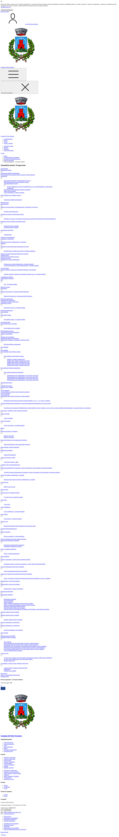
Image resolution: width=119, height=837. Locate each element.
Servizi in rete (4, 521)
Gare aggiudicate (5, 394)
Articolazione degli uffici (7, 230)
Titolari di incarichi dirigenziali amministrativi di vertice (15, 246)
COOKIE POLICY (6, 7)
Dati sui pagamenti (9, 160)
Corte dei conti (4, 482)
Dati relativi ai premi (6, 303)
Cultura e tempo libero (9, 759)
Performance (4, 288)
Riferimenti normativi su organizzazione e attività (16, 182)
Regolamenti (10, 188)
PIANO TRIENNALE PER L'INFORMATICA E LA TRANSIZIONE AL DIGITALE (30, 186)
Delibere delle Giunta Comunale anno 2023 (18, 362)
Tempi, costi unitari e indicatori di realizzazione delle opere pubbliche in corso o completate (27, 578)
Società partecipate (5, 322)
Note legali (6, 826)
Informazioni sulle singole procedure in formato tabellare (15, 396)
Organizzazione (5, 204)
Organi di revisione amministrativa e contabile (12, 475)
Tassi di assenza (5, 268)
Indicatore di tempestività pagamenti (10, 540)
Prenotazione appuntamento (11, 818)
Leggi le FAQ (7, 816)
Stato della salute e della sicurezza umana (14, 608)
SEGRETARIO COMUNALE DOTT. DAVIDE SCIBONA (19, 251)
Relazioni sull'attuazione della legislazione (14, 606)
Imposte (6, 147)
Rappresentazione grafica (7, 331)
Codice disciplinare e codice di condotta (14, 192)
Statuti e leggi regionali (10, 191)
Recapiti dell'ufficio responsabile (12, 344)
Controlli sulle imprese (6, 382)
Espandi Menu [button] (4, 168)
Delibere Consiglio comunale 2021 (16, 359)
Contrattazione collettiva (7, 277)
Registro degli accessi (9, 660)
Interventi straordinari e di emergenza (10, 622)
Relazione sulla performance (8, 300)
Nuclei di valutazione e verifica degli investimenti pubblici (15, 559)
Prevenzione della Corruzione (8, 637)
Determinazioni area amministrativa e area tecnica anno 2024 (22, 375)
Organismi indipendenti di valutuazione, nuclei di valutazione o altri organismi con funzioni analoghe (26, 468)
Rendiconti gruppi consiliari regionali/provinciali (13, 221)
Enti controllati (4, 312)
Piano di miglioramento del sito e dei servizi (15, 829)
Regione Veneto (5, 11)
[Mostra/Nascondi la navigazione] (13, 74)
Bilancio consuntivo (9, 437)
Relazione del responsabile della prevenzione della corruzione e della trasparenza (24, 647)
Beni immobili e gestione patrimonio (10, 447)
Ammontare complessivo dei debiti (13, 546)
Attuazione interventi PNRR (8, 636)
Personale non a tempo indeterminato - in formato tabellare (19, 264)
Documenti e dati (8, 751)
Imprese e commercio (9, 762)
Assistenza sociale (8, 146)
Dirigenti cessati (5, 255)
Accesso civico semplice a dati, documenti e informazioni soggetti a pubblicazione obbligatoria (28, 657)
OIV (2, 280)
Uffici (5, 745)
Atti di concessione (5, 421)
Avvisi (5, 788)
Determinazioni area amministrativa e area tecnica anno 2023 (22, 378)
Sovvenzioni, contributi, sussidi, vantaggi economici (14, 410)
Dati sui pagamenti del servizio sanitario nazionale (13, 539)
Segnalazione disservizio (10, 819)
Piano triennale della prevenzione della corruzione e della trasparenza (21, 643)
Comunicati (7, 787)
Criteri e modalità (5, 413)
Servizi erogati (4, 489)
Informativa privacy (9, 825)
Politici (5, 748)
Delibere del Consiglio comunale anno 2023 (18, 360)
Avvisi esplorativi (5, 390)
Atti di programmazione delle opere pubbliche (12, 566)
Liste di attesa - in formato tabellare (13, 518)
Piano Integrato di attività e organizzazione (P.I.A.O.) (17, 180)
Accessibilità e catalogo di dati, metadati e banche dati (14, 663)
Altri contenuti (4, 632)
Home (5, 156)
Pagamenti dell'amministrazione (12, 159)
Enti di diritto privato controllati (9, 323)
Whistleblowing (5, 676)
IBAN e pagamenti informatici (8, 549)
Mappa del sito (4, 832)
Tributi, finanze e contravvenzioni (12, 773)
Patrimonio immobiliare (7, 450)
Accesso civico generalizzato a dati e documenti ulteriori (18, 659)
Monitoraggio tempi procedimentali (10, 338)
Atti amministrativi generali (11, 183)
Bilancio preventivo (9, 436)
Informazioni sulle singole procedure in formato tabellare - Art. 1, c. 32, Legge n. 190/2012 (27, 400)
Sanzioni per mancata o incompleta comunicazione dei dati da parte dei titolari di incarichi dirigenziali (30, 218)
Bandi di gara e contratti (7, 387)
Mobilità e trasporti (9, 767)
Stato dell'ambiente (9, 600)
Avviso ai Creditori (5, 393)
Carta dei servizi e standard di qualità (10, 492)
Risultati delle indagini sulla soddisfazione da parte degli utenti (20, 526)
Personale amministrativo (10, 749)
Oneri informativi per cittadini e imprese (11, 195)
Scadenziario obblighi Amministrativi (10, 173)
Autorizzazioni (7, 777)
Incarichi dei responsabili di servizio (10, 256)
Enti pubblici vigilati (6, 315)
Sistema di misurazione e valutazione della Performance (15, 291)
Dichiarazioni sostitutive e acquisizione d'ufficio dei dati (15, 340)
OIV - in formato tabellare (10, 284)
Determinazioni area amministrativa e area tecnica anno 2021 (22, 377)
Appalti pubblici (8, 763)
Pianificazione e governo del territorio (10, 581)
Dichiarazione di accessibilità (11, 828)
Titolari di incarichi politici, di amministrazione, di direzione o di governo (19, 207)
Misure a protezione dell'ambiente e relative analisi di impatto (19, 605)
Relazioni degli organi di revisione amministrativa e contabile (19, 479)
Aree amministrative (9, 744)
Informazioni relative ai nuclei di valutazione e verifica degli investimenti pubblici (24, 564)
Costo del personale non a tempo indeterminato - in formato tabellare (21, 265)
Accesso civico (4, 653)
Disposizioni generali (6, 170)
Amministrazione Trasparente (11, 157)
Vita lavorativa (7, 760)
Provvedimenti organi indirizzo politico (11, 351)
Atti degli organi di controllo (11, 227)
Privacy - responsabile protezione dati (10, 675)
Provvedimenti (4, 347)
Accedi (2, 153)
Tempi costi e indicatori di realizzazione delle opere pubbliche (16, 574)
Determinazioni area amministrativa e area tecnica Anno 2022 (22, 380)
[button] (8, 139)
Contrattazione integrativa (7, 278)
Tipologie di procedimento (7, 337)
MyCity (4, 835)
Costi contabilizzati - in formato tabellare (14, 511)
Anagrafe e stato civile (9, 757)
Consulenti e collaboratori (7, 239)
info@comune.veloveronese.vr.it (12, 812)
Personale (3, 243)
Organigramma (8, 234)
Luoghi (6, 794)
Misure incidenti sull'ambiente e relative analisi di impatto (18, 603)
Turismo (6, 766)
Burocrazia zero (5, 202)
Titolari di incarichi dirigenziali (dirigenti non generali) (14, 254)
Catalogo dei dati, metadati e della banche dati (15, 668)
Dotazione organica (6, 258)
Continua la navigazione (6, 10)
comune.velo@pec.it (9, 813)
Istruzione (6, 149)
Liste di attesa (4, 514)
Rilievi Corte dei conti (9, 486)
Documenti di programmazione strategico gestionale (17, 189)
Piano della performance (7, 299)
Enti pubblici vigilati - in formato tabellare (14, 319)
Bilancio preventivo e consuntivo (9, 431)
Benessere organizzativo (7, 310)
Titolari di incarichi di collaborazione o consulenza (13, 242)
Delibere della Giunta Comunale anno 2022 (18, 365)
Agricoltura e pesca (9, 779)
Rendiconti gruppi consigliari (11, 226)
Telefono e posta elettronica (8, 237)
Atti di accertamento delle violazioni (13, 650)
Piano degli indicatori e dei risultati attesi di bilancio (14, 440)
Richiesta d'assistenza (9, 821)
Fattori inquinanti (8, 602)
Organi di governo (8, 742)
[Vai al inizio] (1, 685)
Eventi (5, 796)
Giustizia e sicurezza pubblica (11, 772)
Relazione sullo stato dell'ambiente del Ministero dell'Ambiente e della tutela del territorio (26, 609)
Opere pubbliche (5, 556)
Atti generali (4, 176)
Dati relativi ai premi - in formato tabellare (14, 307)
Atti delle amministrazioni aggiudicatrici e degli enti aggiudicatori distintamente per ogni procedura (26, 403)
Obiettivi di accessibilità (10, 671)
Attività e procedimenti (6, 334)
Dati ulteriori (4, 673)
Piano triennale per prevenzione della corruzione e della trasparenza (18, 174)
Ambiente (6, 774)
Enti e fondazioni (8, 747)
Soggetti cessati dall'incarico (11, 211)
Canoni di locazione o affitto (8, 457)
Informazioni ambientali (7, 591)
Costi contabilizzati (5, 507)
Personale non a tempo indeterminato (10, 259)
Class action (4, 500)
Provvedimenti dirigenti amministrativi (10, 368)
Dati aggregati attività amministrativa (10, 332)
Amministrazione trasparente (11, 823)
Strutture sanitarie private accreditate (10, 612)
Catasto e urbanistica (9, 764)
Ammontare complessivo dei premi (9, 301)
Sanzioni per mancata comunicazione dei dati (12, 214)
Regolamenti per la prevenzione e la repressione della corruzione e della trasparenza (25, 646)
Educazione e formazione (10, 770)
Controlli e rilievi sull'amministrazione (10, 464)
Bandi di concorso (5, 287)
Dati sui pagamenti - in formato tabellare (14, 536)
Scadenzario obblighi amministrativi (13, 199)
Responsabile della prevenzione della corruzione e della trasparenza (21, 644)
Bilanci (2, 428)
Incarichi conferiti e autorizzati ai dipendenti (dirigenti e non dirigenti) (18, 269)
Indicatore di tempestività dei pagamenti (14, 545)
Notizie (6, 785)
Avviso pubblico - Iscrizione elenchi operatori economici (15, 392)
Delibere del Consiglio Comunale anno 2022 (18, 363)
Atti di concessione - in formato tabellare (14, 425)
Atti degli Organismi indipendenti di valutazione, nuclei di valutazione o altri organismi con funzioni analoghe (32, 472)
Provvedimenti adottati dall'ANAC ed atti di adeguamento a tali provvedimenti (24, 649)
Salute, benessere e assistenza (11, 776)
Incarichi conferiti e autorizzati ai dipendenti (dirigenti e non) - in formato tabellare (25, 274)
